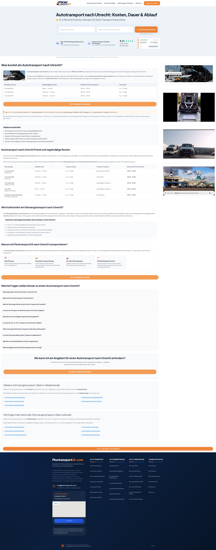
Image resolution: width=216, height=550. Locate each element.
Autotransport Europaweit (64, 57)
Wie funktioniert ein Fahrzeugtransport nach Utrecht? (21, 133)
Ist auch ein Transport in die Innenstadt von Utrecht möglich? (23, 310)
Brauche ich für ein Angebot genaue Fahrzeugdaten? (21, 316)
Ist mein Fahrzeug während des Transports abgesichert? (22, 335)
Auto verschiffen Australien (136, 481)
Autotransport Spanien (96, 471)
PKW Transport (152, 471)
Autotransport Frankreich (96, 481)
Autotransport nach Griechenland (15, 435)
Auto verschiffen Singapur (136, 499)
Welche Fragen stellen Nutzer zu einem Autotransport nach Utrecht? (26, 139)
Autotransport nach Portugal (91, 431)
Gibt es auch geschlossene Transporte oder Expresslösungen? (24, 329)
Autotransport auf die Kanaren (14, 427)
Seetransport (152, 487)
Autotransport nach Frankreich (14, 431)
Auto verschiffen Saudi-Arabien (135, 493)
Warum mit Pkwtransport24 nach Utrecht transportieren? (22, 136)
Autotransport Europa (94, 3)
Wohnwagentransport (154, 476)
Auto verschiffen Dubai (135, 487)
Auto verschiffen (133, 465)
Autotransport (152, 465)
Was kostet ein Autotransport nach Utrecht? (18, 298)
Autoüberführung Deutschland (114, 477)
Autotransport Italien (95, 487)
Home (57, 57)
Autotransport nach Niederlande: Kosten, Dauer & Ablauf (83, 57)
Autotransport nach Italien (90, 427)
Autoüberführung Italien (115, 483)
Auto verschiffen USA (134, 471)
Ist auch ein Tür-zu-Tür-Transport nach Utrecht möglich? (22, 323)
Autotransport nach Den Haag (14, 401)
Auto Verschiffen (109, 3)
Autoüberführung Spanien (116, 471)
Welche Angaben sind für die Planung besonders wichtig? (22, 347)
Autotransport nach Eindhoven (14, 405)
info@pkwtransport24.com (66, 485)
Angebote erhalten (152, 3)
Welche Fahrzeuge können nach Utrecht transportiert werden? (24, 304)
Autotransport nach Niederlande (92, 397)
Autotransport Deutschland (97, 476)
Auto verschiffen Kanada (135, 476)
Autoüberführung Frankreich (116, 488)
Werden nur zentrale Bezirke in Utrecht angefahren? (20, 341)
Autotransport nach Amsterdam (15, 397)
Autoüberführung (114, 465)
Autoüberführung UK (114, 493)
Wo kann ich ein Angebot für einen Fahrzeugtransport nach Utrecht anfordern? (29, 141)
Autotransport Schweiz (96, 497)
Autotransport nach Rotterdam (92, 401)
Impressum (151, 492)
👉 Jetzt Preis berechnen (146, 29)
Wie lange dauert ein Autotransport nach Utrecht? (20, 292)
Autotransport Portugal (96, 492)
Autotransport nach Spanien (91, 435)
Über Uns (139, 3)
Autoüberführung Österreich (116, 499)
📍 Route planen (68, 520)
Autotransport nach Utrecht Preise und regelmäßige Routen (23, 131)
